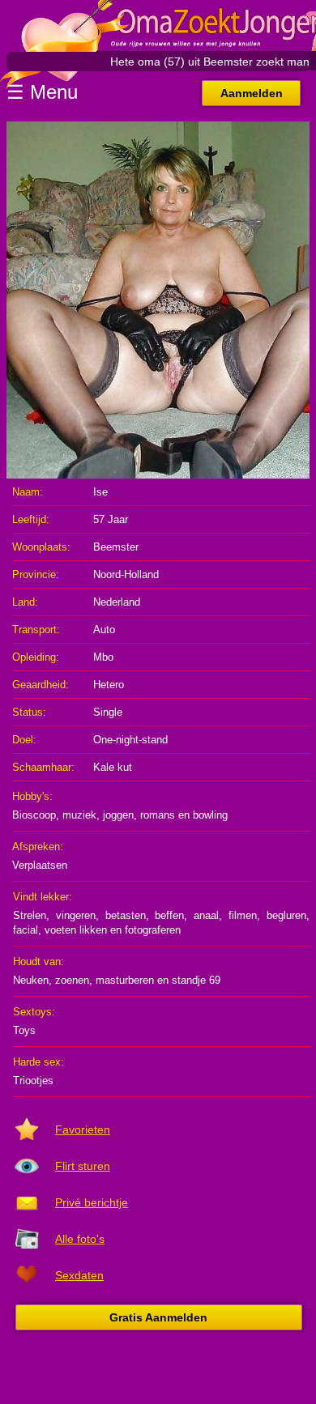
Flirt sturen (82, 1165)
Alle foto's (80, 1238)
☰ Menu (42, 92)
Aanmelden (251, 93)
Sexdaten (79, 1275)
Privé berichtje (91, 1202)
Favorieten (82, 1129)
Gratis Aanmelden (158, 1317)
